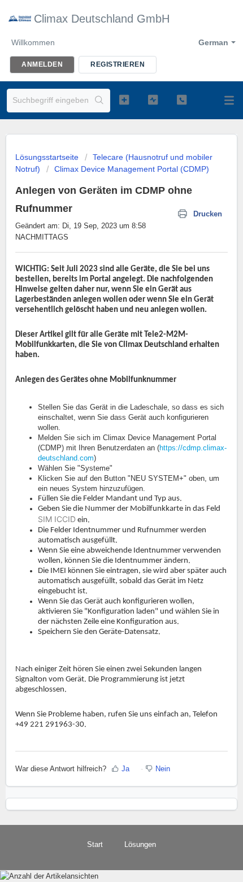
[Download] (101, 439)
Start (95, 844)
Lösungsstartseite (48, 157)
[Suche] (99, 100)
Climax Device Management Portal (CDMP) (131, 168)
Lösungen (140, 844)
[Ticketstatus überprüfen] (153, 99)
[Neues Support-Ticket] (124, 99)
